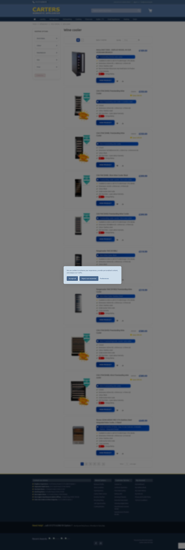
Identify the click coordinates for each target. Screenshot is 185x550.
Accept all (72, 278)
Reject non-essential (89, 278)
